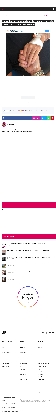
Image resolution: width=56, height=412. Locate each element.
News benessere (23, 374)
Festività (21, 382)
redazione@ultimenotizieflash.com (10, 401)
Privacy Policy (40, 392)
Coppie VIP (7, 15)
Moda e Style (23, 369)
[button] (53, 9)
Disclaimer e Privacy (12, 392)
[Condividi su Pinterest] (52, 118)
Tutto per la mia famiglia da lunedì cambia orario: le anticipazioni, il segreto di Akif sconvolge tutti (26, 243)
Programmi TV (23, 352)
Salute (21, 376)
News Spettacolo (41, 350)
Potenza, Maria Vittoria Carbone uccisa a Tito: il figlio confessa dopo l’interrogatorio (24, 264)
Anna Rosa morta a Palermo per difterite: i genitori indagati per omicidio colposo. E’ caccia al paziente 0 (28, 250)
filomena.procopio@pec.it (10, 403)
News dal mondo (5, 366)
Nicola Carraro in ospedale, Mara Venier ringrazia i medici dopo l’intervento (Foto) (29, 15)
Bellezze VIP (22, 344)
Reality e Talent (23, 355)
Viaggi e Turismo (23, 379)
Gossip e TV (24, 341)
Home (3, 15)
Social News (6, 363)
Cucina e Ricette (43, 363)
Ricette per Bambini (42, 382)
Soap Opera (22, 357)
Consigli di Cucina (42, 366)
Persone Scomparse (6, 352)
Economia (4, 350)
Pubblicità (33, 392)
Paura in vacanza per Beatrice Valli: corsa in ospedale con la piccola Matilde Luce (23, 278)
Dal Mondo (4, 347)
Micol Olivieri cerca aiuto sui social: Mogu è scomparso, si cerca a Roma (21, 271)
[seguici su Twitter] (53, 332)
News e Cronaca (7, 341)
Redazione (20, 392)
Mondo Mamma (23, 371)
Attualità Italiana (5, 344)
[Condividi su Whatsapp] (49, 118)
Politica (3, 355)
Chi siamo (4, 392)
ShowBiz (40, 341)
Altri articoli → (5, 134)
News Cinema (41, 344)
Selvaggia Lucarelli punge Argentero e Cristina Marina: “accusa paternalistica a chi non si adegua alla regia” (28, 257)
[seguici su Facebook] (43, 332)
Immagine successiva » (28, 97)
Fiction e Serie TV (23, 350)
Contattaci (26, 392)
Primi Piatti (40, 374)
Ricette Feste (41, 379)
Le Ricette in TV (41, 371)
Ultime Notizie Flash (7, 210)
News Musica (41, 347)
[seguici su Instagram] (46, 332)
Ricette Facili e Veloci (42, 376)
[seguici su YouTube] (49, 332)
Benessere (23, 363)
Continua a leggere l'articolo (28, 102)
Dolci (39, 369)
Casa (21, 366)
